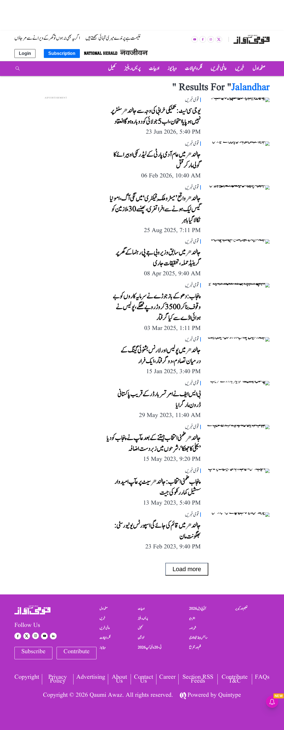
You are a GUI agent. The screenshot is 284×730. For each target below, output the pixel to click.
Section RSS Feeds (197, 679)
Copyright (26, 677)
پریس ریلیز (143, 618)
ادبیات (141, 608)
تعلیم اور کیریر (241, 608)
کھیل (140, 628)
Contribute (77, 651)
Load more (187, 569)
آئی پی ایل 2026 (197, 608)
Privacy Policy (57, 679)
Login (25, 53)
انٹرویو (192, 618)
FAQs (262, 677)
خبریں (102, 618)
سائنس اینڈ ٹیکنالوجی (198, 637)
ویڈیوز (103, 647)
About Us (119, 679)
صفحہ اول (104, 608)
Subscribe (33, 651)
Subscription (61, 53)
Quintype (229, 695)
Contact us (143, 679)
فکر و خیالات (105, 637)
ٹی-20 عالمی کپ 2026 (150, 647)
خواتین (141, 637)
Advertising (90, 677)
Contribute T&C (235, 679)
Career (167, 677)
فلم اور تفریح (195, 647)
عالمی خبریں (105, 628)
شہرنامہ (192, 628)
